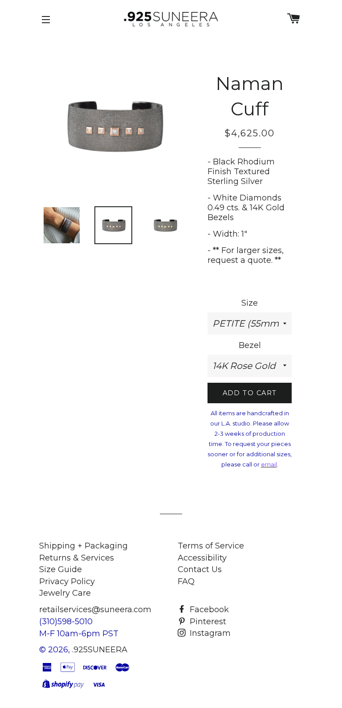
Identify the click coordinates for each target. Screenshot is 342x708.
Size (249, 303)
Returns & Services (76, 558)
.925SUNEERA (99, 650)
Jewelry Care (65, 593)
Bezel (250, 345)
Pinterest (206, 621)
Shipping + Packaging (83, 546)
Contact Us (200, 569)
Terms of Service (211, 546)
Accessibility (202, 558)
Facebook (208, 609)
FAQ (186, 581)
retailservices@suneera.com (95, 609)
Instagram (209, 633)
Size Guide (60, 569)
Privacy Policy (67, 581)
